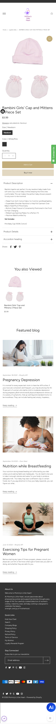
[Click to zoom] (49, 39)
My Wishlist (9, 640)
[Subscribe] (46, 660)
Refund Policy (10, 634)
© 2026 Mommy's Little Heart (13, 697)
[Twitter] (9, 668)
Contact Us (53, 153)
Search (7, 622)
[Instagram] (24, 668)
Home (4, 30)
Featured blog (28, 330)
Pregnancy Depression (21, 380)
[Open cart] (51, 13)
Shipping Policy (10, 628)
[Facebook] (6, 668)
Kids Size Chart (10, 619)
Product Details (11, 231)
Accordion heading (13, 239)
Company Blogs (11, 625)
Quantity (6, 151)
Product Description (13, 183)
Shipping (5, 123)
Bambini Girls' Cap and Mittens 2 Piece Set (14, 306)
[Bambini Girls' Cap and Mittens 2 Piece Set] (15, 289)
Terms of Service (11, 637)
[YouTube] (20, 668)
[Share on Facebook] (11, 247)
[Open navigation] (4, 13)
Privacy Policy (10, 631)
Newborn (7, 133)
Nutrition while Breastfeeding (27, 466)
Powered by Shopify (34, 697)
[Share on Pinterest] (20, 247)
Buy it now (28, 173)
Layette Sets (13, 30)
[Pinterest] (13, 668)
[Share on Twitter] (15, 247)
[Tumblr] (16, 668)
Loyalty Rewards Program (14, 643)
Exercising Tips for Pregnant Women (26, 551)
